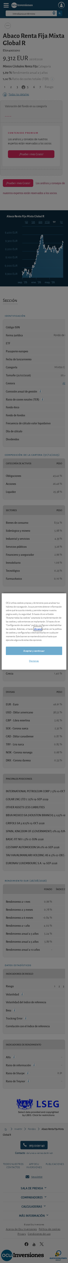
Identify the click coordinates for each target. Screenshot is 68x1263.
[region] (34, 631)
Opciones (34, 661)
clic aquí (38, 629)
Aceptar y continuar (33, 650)
